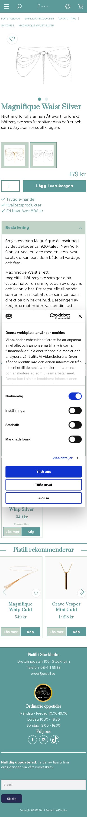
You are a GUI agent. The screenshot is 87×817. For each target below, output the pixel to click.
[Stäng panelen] (80, 316)
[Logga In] (67, 6)
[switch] (75, 410)
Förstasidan (10, 18)
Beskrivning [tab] (17, 227)
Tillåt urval (43, 485)
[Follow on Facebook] (32, 739)
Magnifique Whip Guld (21, 607)
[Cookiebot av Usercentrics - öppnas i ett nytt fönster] (52, 316)
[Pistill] (44, 6)
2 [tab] (46, 99)
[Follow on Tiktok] (55, 739)
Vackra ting (67, 18)
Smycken (7, 25)
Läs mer (12, 532)
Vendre (63, 810)
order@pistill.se (43, 673)
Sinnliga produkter (39, 18)
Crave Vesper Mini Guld (66, 607)
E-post (5, 775)
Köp (31, 532)
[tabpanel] (43, 61)
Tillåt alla (43, 472)
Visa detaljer (62, 458)
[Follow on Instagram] (43, 739)
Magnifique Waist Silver (36, 25)
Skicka (11, 799)
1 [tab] (39, 99)
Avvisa (43, 498)
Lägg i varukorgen (54, 186)
